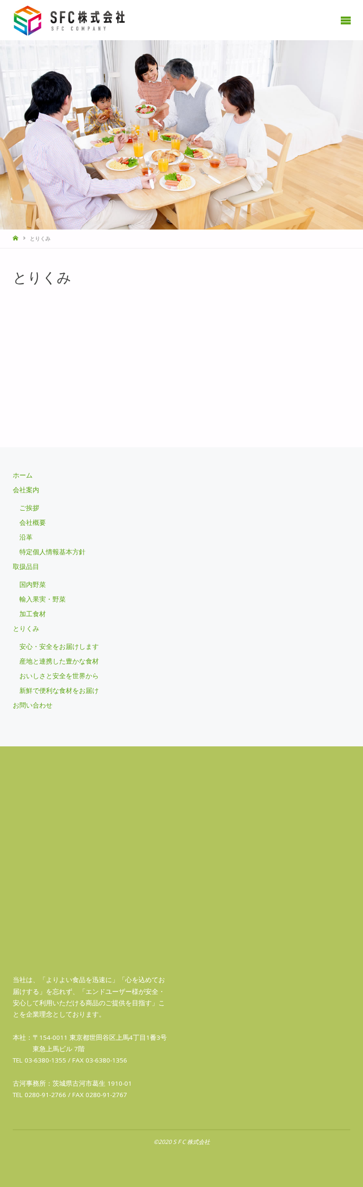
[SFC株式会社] (70, 20)
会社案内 (26, 490)
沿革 (26, 537)
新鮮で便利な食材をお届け (59, 690)
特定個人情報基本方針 (52, 552)
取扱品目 (26, 566)
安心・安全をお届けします (59, 646)
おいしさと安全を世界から (59, 676)
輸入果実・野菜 (42, 599)
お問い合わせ (32, 705)
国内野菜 (32, 584)
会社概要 (32, 522)
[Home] (16, 238)
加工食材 (32, 614)
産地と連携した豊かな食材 (59, 661)
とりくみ (26, 628)
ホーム (23, 475)
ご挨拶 (29, 508)
